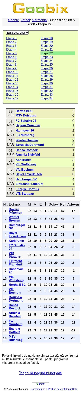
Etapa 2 (11, 42)
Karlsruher (23, 159)
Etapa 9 (11, 68)
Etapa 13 (12, 83)
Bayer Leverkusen (29, 174)
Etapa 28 (47, 75)
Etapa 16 (12, 94)
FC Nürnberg (25, 135)
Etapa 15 (12, 90)
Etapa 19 (47, 42)
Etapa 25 (47, 64)
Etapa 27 (47, 72)
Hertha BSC (24, 111)
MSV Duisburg (26, 115)
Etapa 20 (47, 45)
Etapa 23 (47, 57)
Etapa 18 (47, 38)
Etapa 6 (11, 57)
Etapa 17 (12, 98)
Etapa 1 (11, 38)
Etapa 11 (12, 75)
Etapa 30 (47, 83)
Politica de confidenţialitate (62, 389)
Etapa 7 (11, 60)
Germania (39, 20)
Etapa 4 (11, 49)
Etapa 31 (47, 87)
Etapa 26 (47, 68)
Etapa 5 (11, 53)
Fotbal (25, 20)
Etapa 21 (47, 49)
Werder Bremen (27, 140)
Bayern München (28, 125)
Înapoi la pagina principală (40, 373)
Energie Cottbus (27, 189)
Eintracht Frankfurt (29, 183)
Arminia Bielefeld (28, 154)
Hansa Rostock (27, 150)
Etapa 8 (11, 64)
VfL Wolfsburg (26, 164)
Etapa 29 (47, 79)
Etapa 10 (12, 72)
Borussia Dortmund (30, 144)
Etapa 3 (11, 45)
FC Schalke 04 (26, 120)
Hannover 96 (25, 130)
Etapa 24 (47, 60)
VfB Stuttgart (25, 193)
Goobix (13, 20)
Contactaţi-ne (38, 389)
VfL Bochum (25, 169)
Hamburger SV (26, 179)
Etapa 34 (47, 98)
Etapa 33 (47, 94)
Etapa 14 (12, 87)
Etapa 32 (47, 90)
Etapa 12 (12, 79)
